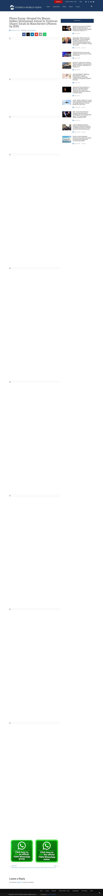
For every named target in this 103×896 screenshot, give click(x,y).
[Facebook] (86, 2)
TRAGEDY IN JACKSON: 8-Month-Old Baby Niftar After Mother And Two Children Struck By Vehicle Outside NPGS (81, 90)
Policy (91, 890)
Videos (64, 7)
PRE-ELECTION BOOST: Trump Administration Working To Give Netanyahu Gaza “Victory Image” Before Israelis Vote (82, 115)
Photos (71, 7)
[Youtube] (93, 2)
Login (80, 2)
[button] (91, 6)
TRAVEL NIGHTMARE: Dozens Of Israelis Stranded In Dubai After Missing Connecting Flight (82, 139)
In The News (84, 890)
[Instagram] (88, 2)
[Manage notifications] (99, 892)
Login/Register (75, 890)
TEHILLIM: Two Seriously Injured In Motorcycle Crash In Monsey (82, 53)
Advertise (54, 890)
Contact (78, 7)
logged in (19, 882)
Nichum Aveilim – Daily (71, 2)
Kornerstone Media (51, 894)
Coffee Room (56, 7)
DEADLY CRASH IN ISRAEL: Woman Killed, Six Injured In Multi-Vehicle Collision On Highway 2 (82, 65)
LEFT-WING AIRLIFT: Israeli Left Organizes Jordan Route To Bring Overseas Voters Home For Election (82, 102)
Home (48, 7)
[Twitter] (91, 2)
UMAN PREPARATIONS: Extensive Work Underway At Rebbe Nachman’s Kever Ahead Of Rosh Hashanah (82, 127)
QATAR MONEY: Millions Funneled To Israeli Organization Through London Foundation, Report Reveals (82, 77)
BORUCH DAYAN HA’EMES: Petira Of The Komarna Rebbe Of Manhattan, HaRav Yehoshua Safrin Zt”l (82, 28)
